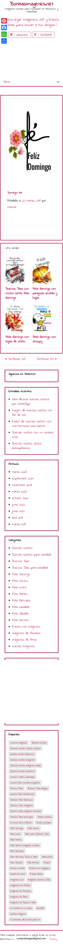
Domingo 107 (46, 359)
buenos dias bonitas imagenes (25, 783)
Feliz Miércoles (21, 600)
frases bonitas (17, 868)
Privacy (53, 939)
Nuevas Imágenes (23, 646)
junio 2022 (18, 505)
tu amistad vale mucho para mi (25, 919)
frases (47, 862)
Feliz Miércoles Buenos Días (23, 857)
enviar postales (44, 823)
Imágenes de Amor (24, 640)
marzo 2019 (19, 524)
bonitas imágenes (18, 743)
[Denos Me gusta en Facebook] (43, 37)
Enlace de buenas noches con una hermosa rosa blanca (31, 423)
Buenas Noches (22, 548)
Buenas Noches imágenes (22, 760)
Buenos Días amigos (38, 788)
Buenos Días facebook (21, 800)
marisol (11, 207)
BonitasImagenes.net (31, 4)
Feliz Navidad (20, 607)
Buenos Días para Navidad (30, 568)
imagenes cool (16, 880)
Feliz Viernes (20, 620)
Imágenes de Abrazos (26, 633)
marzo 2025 (19, 472)
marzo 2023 (19, 491)
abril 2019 (17, 518)
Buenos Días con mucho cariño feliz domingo (17, 293)
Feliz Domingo (21, 574)
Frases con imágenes (26, 627)
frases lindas (36, 874)
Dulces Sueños (44, 817)
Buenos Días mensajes (21, 817)
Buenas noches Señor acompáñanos (26, 446)
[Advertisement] (31, 58)
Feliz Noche (47, 857)
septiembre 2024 (22, 478)
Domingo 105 (16, 359)
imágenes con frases (20, 885)
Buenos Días (20, 561)
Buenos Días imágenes (21, 805)
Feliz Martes (20, 594)
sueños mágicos (18, 914)
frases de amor (18, 874)
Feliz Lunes (19, 587)
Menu (6, 82)
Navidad (40, 908)
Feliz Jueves (20, 581)
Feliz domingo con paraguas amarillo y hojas (45, 293)
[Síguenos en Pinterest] (20, 37)
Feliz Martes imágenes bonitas (24, 845)
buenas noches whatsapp (22, 777)
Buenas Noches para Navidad (31, 555)
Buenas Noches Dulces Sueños (25, 748)
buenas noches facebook (22, 754)
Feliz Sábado (20, 613)
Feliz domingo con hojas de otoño (17, 339)
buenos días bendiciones (22, 794)
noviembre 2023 (22, 485)
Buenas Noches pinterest (22, 771)
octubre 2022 (20, 498)
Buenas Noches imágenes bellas (25, 765)
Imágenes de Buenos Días (23, 902)
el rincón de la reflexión (21, 823)
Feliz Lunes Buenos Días (37, 834)
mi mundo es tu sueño (21, 908)
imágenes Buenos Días (39, 880)
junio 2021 (18, 511)
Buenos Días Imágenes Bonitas (25, 811)
